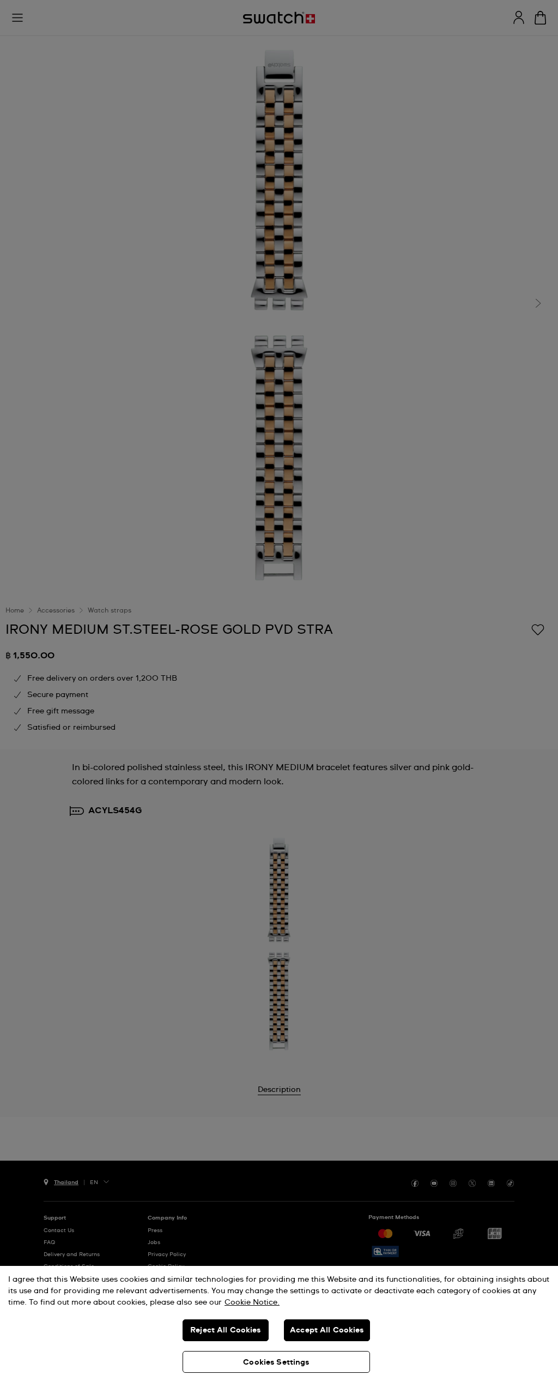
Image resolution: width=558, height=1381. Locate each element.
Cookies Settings (276, 1362)
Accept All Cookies (327, 1330)
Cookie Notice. (252, 1302)
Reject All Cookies (225, 1330)
